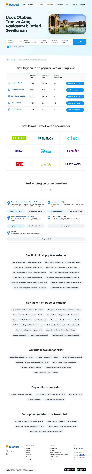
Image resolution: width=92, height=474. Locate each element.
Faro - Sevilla (16, 103)
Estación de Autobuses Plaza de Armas (26, 202)
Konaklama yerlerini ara (17, 46)
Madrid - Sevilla (17, 83)
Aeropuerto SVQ (57, 202)
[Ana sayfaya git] (12, 4)
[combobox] (13, 41)
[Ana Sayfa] (7, 60)
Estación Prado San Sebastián (22, 216)
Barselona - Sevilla (18, 96)
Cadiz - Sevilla (16, 109)
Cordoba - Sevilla (17, 89)
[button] (21, 41)
